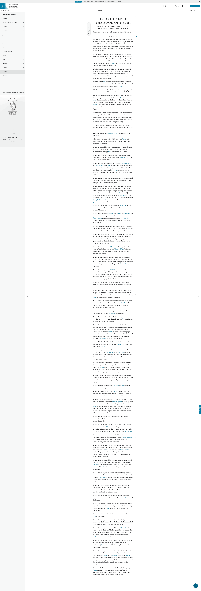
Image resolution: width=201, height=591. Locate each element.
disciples (122, 193)
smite (95, 406)
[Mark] (89, 27)
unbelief (108, 450)
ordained (103, 200)
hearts (103, 347)
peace (122, 92)
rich (95, 297)
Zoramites (128, 431)
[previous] (27, 297)
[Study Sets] (187, 10)
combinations (126, 498)
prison (102, 367)
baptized (112, 63)
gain (124, 319)
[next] (198, 297)
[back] (2, 10)
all (104, 82)
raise (94, 100)
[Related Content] (194, 10)
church (121, 352)
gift (121, 86)
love (108, 208)
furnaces (116, 386)
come (95, 570)
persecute (110, 352)
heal (121, 98)
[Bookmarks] (191, 10)
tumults (127, 214)
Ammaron (111, 553)
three (105, 197)
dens (115, 391)
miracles (96, 105)
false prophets (117, 402)
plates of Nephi (119, 249)
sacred (128, 555)
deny (110, 332)
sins (95, 516)
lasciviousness (98, 218)
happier (126, 218)
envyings (110, 214)
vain (107, 508)
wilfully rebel (125, 450)
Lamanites (124, 264)
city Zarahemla (112, 133)
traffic (95, 537)
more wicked (103, 477)
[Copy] (89, 31)
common (112, 313)
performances (126, 163)
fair (110, 152)
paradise (123, 195)
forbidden (103, 338)
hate (104, 467)
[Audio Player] (195, 585)
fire (122, 386)
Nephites (110, 427)
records (114, 555)
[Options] (197, 10)
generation (96, 202)
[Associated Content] (136, 36)
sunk (124, 139)
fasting (114, 170)
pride (123, 303)
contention (123, 206)
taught (96, 465)
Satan (119, 344)
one (129, 228)
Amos (113, 270)
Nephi (113, 247)
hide (105, 555)
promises (123, 157)
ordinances (99, 165)
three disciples (127, 437)
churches (104, 319)
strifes (119, 214)
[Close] (89, 24)
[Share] (89, 33)
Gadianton (124, 528)
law (109, 165)
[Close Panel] (23, 10)
